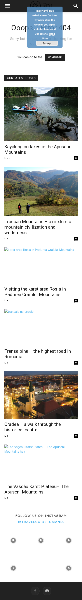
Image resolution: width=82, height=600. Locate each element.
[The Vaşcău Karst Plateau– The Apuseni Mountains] (41, 463)
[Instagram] (47, 591)
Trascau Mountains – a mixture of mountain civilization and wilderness (38, 227)
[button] (7, 6)
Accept (46, 43)
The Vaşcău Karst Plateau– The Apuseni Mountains (36, 489)
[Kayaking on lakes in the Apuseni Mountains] (41, 114)
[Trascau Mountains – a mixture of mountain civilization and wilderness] (41, 191)
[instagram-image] (13, 540)
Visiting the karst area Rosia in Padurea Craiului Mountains (35, 291)
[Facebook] (35, 591)
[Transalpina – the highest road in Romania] (41, 327)
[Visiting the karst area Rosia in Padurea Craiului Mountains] (41, 265)
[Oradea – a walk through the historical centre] (41, 395)
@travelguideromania (41, 521)
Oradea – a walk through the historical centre (32, 427)
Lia (6, 158)
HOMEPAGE (55, 57)
